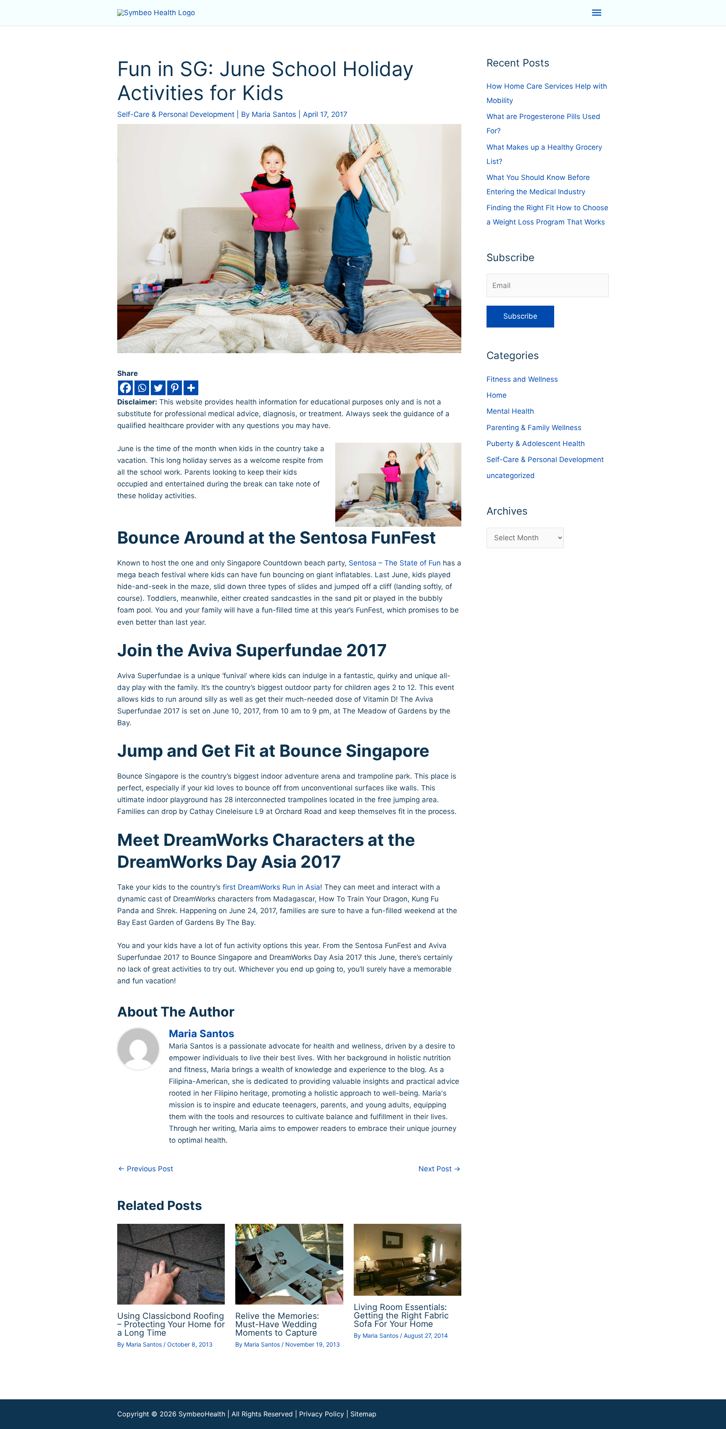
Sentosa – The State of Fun (395, 563)
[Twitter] (158, 387)
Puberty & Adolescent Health (536, 443)
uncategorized (511, 475)
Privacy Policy (321, 1414)
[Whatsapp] (141, 387)
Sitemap (363, 1414)
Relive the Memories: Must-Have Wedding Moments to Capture (277, 1324)
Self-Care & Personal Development (175, 114)
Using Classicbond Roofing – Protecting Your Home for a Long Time (171, 1324)
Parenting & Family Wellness (534, 427)
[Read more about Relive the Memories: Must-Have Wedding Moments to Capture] (289, 1263)
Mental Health (510, 411)
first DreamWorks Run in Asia (271, 887)
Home (497, 395)
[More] (191, 387)
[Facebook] (125, 387)
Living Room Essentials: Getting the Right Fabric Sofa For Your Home (401, 1315)
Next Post (439, 1169)
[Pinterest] (174, 387)
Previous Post (145, 1169)
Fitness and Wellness (522, 379)
